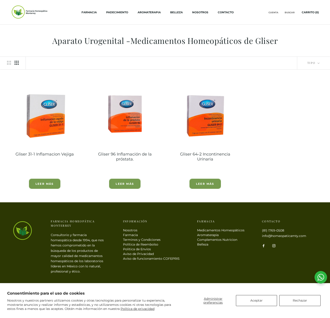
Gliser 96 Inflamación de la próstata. (125, 157)
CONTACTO (226, 12)
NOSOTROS (200, 12)
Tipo (312, 63)
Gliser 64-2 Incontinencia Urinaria (205, 157)
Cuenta (273, 12)
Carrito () (310, 12)
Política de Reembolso (140, 244)
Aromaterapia (149, 12)
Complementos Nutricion (217, 240)
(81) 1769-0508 (273, 230)
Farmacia (130, 235)
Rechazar (300, 300)
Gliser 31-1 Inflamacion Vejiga (44, 154)
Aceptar (256, 300)
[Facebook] (263, 245)
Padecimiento (117, 12)
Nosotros (130, 230)
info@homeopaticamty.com (284, 236)
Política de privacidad (137, 309)
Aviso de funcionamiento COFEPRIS (151, 259)
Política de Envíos (137, 249)
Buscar (290, 12)
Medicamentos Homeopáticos (220, 230)
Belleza (176, 12)
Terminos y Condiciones (142, 240)
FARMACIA (89, 12)
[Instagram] (273, 245)
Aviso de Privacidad (138, 254)
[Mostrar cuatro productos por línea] (17, 63)
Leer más (44, 183)
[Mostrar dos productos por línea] (9, 63)
